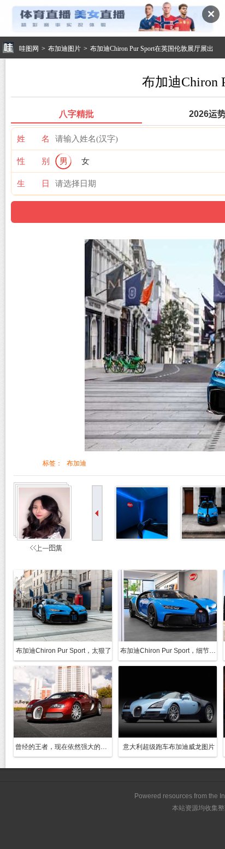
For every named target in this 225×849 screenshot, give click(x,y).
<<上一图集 (44, 519)
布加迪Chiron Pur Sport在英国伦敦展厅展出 (152, 48)
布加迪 (76, 463)
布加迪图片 (64, 48)
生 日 (33, 183)
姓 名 (33, 138)
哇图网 (29, 48)
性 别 (33, 161)
